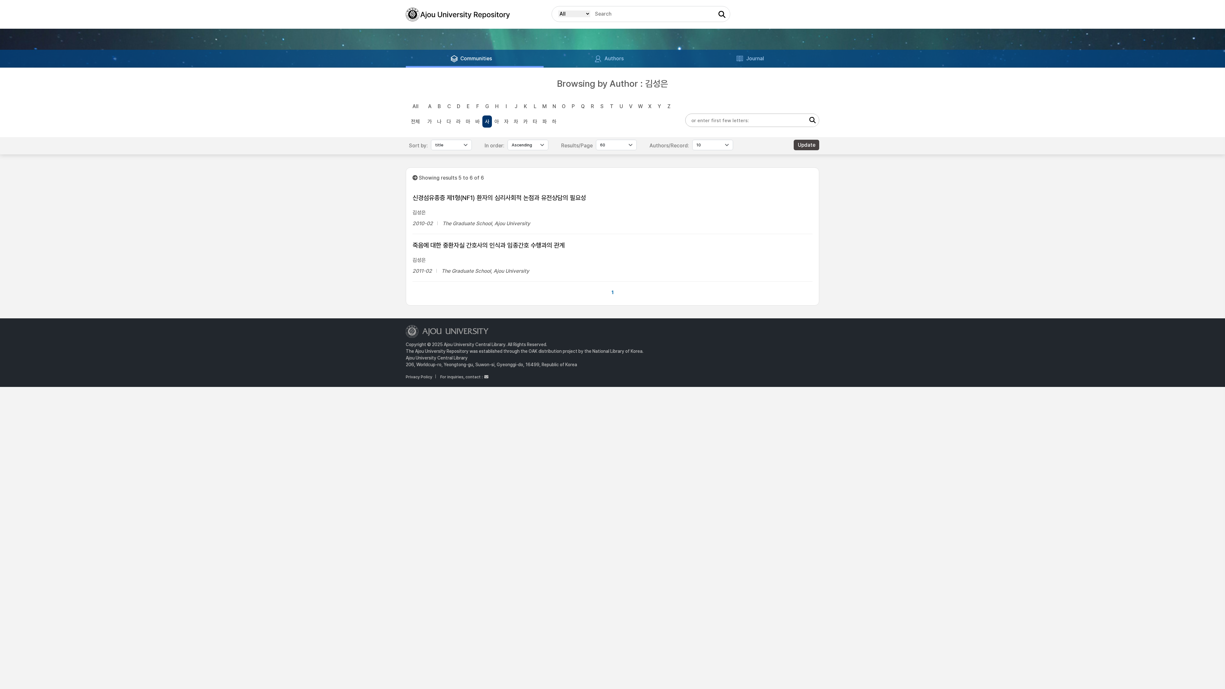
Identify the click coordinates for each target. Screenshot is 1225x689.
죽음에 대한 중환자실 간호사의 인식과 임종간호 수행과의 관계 (488, 245)
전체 (415, 122)
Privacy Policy (419, 376)
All (415, 106)
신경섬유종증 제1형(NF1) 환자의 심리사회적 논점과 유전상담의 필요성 (499, 198)
